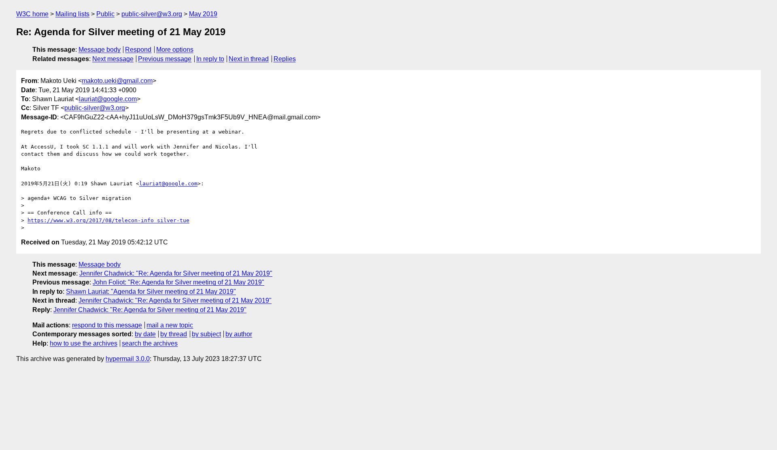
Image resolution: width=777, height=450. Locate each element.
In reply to (210, 58)
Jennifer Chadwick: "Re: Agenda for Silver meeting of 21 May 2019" (175, 273)
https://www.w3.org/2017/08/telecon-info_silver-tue (108, 220)
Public (105, 14)
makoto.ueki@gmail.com (117, 80)
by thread (173, 334)
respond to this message (107, 325)
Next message (113, 58)
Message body (100, 49)
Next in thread (249, 58)
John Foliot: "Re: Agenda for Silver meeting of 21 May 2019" (178, 282)
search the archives (150, 343)
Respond (138, 49)
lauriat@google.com (108, 99)
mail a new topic (169, 325)
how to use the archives (83, 343)
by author (238, 334)
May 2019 (203, 14)
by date (145, 334)
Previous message (164, 58)
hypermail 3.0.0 (128, 358)
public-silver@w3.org (151, 14)
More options (174, 49)
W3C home (32, 14)
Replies (285, 58)
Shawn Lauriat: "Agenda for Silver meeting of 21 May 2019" (151, 291)
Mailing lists (72, 14)
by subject (206, 334)
